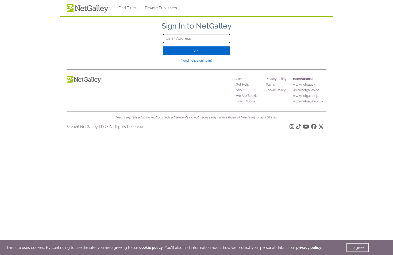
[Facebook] (314, 127)
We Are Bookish (247, 96)
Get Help (242, 84)
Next (196, 51)
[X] (321, 127)
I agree (358, 247)
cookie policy (151, 247)
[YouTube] (306, 127)
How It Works (246, 101)
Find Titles (127, 8)
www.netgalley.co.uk (308, 101)
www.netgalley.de (306, 90)
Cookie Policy (276, 90)
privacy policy (308, 247)
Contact (242, 79)
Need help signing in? (197, 60)
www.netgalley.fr (305, 84)
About (240, 90)
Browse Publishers (161, 8)
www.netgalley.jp (305, 96)
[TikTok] (298, 127)
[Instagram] (292, 127)
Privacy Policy (276, 79)
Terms (270, 84)
